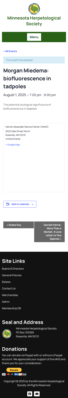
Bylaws (6, 282)
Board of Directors (13, 268)
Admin (6, 301)
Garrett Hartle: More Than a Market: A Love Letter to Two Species (52, 231)
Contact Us (9, 288)
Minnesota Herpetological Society (34, 21)
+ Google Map (12, 144)
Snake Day (14, 225)
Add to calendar (20, 204)
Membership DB (11, 308)
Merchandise (10, 295)
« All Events (10, 51)
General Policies (11, 275)
